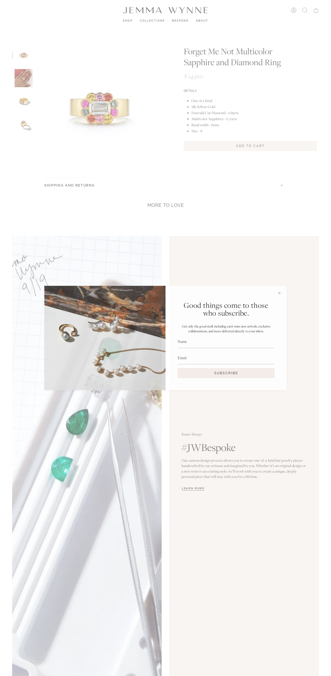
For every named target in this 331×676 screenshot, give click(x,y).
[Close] (279, 293)
